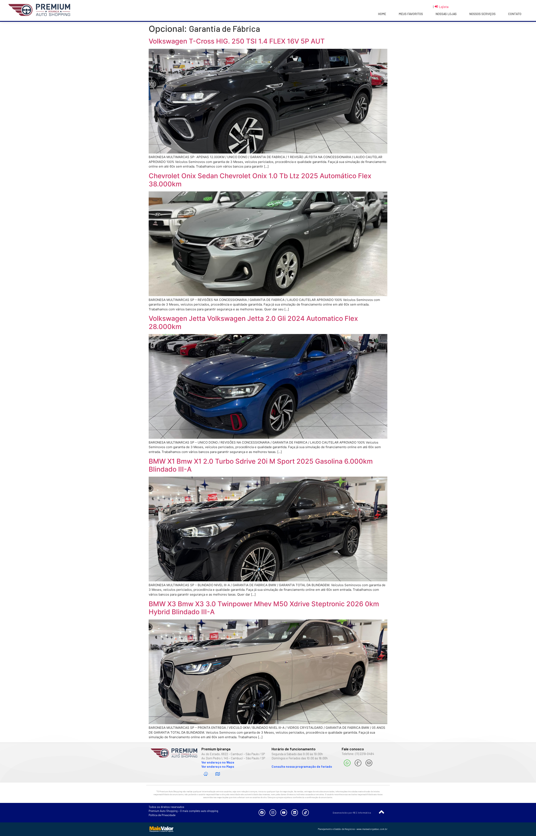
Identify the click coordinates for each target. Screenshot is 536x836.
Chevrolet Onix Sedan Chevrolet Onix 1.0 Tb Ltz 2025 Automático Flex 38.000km (260, 180)
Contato (514, 14)
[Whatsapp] (347, 763)
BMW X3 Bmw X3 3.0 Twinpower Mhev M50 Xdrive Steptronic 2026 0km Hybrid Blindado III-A (264, 608)
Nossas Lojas (446, 14)
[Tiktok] (305, 812)
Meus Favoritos (411, 14)
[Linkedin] (294, 812)
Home (382, 14)
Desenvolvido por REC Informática (352, 812)
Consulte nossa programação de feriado (302, 766)
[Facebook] (262, 812)
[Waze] (205, 774)
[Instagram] (272, 812)
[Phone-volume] (358, 763)
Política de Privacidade (162, 815)
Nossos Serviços (482, 14)
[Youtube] (283, 812)
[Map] (217, 774)
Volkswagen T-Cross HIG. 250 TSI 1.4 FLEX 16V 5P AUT (237, 41)
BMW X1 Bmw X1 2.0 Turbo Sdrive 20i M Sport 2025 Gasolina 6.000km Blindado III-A (261, 465)
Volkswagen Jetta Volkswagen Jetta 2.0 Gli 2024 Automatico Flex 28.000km (253, 322)
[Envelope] (369, 763)
